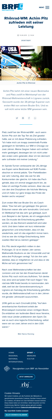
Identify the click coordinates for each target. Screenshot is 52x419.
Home (11, 352)
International (16, 362)
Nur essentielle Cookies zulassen (16, 411)
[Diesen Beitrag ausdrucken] (23, 118)
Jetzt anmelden (26, 377)
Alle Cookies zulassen (16, 415)
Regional (13, 356)
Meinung (31, 356)
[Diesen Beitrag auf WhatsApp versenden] (35, 118)
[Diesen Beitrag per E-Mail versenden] (17, 118)
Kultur (30, 359)
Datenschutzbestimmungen (31, 407)
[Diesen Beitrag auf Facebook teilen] (29, 118)
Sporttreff (26, 41)
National (13, 359)
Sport (30, 352)
